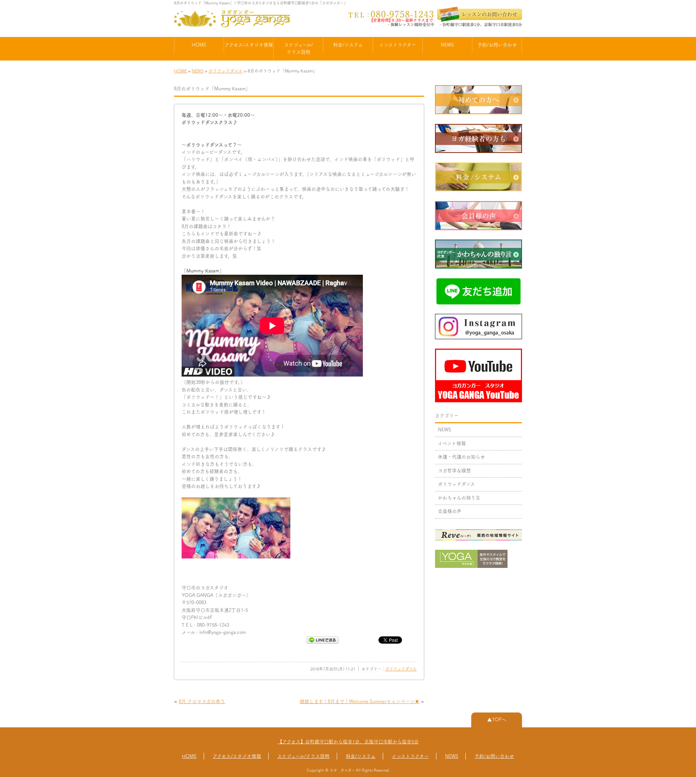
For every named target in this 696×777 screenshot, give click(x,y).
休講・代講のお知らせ (461, 456)
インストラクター (397, 44)
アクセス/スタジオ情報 (249, 44)
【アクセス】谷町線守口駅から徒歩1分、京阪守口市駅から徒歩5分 (348, 741)
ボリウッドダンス (225, 71)
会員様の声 (449, 511)
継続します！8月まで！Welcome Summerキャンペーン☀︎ (359, 701)
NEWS (447, 44)
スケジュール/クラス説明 (298, 48)
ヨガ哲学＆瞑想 (454, 470)
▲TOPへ (496, 719)
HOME (199, 44)
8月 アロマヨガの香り (202, 701)
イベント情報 (452, 443)
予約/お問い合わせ (497, 44)
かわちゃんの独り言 (459, 497)
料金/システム (348, 44)
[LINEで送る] (323, 639)
